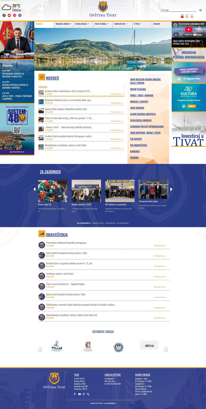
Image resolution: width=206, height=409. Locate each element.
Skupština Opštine (63, 23)
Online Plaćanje (138, 89)
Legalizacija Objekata (140, 120)
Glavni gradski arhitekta (143, 114)
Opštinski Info (120, 23)
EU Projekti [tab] (123, 223)
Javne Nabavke (137, 107)
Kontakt (157, 23)
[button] (200, 10)
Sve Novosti (136, 139)
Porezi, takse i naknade (141, 95)
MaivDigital (112, 403)
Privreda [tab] (110, 223)
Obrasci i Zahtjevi (139, 101)
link (17, 153)
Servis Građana (101, 23)
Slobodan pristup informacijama (147, 126)
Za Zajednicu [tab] (84, 223)
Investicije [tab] (98, 223)
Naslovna (39, 23)
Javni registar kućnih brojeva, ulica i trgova (145, 81)
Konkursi (135, 151)
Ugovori (134, 157)
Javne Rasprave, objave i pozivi (145, 132)
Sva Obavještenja (138, 145)
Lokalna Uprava (81, 23)
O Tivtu (137, 23)
